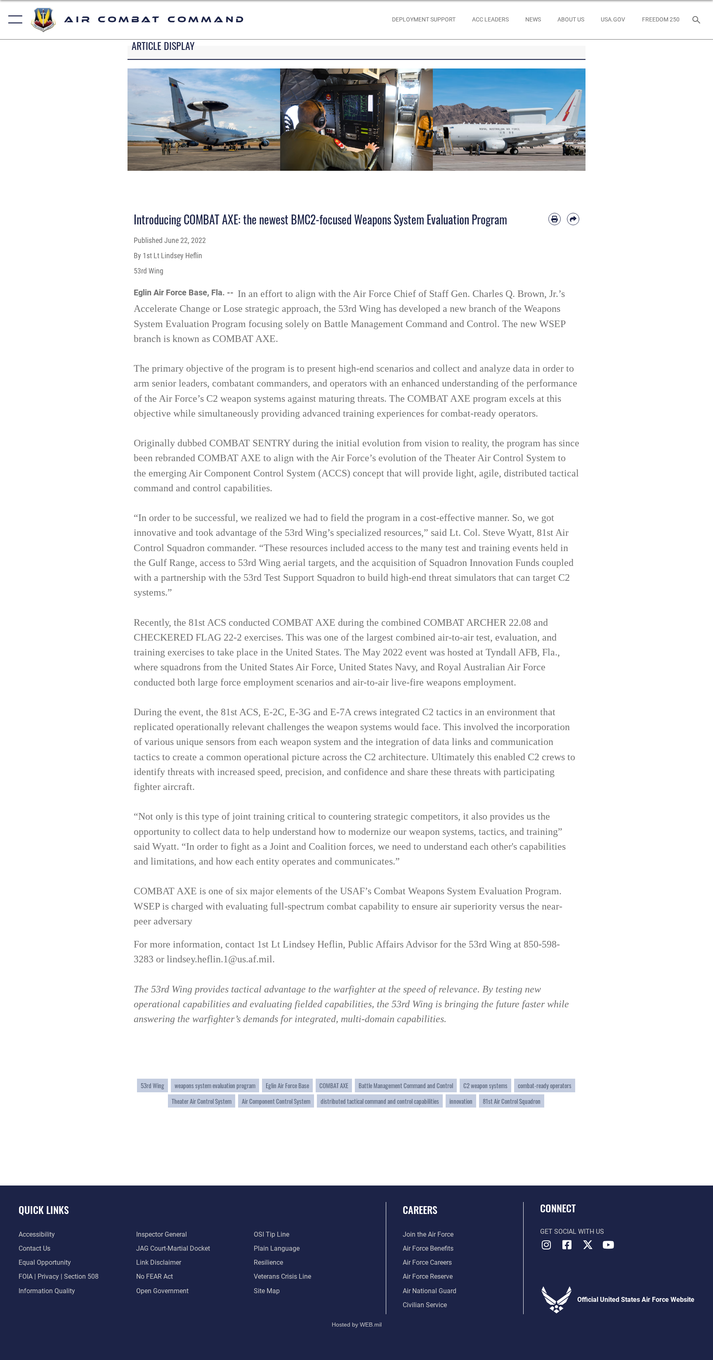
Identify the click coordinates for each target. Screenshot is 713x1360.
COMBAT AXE (333, 1085)
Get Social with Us (572, 1231)
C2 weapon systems (485, 1085)
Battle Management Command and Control (406, 1085)
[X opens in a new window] (587, 1245)
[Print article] (554, 219)
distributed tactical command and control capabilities (380, 1100)
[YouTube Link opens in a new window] (608, 1245)
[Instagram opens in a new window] (546, 1245)
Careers (420, 1209)
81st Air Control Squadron (512, 1100)
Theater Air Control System (201, 1100)
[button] (13, 19)
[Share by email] (573, 219)
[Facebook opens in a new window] (567, 1245)
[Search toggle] (697, 19)
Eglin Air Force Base (287, 1085)
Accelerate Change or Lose (188, 308)
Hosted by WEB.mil (357, 1324)
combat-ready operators (544, 1085)
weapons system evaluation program (215, 1085)
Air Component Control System (276, 1100)
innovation (460, 1100)
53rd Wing (152, 1085)
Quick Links (44, 1209)
